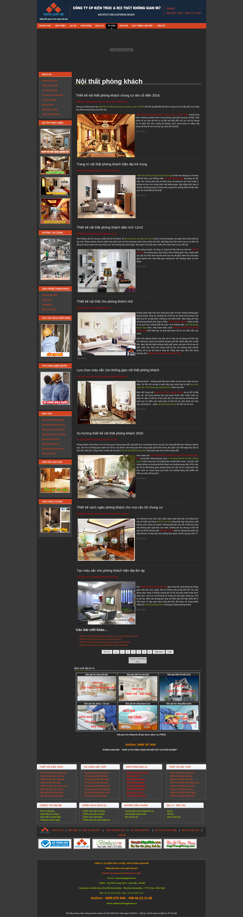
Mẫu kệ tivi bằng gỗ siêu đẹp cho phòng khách (100, 639)
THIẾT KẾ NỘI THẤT (91, 830)
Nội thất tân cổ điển (132, 873)
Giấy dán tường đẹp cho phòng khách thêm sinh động (103, 645)
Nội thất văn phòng (111, 873)
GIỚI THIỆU (73, 830)
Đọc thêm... (141, 131)
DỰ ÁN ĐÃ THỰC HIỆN (166, 830)
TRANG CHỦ (58, 830)
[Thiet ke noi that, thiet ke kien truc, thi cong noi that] (53, 11)
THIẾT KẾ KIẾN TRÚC (116, 830)
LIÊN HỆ (122, 835)
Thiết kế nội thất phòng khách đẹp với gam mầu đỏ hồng (104, 642)
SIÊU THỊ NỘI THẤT (191, 830)
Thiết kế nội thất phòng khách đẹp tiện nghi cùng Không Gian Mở (108, 636)
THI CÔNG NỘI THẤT (140, 830)
